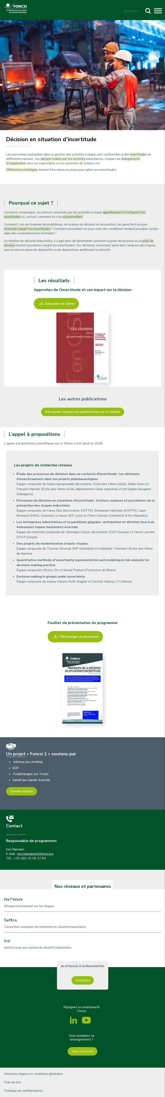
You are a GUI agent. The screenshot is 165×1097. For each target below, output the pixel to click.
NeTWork (13, 899)
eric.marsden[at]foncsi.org (35, 854)
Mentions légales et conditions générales (33, 1074)
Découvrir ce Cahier (60, 303)
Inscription (82, 980)
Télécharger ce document (79, 636)
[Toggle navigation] (158, 11)
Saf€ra (10, 920)
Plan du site (12, 1082)
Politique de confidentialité (23, 1091)
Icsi (7, 941)
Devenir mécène (21, 791)
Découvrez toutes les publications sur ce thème (82, 412)
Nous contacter (82, 1051)
